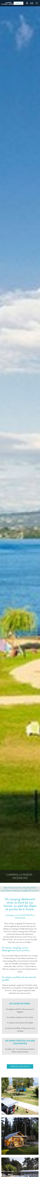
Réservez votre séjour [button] (20, 1066)
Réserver (18, 3)
